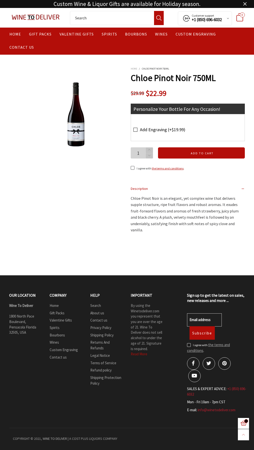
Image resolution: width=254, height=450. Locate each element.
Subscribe (202, 333)
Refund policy (101, 370)
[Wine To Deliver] (36, 17)
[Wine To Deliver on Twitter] (209, 363)
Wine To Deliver (55, 438)
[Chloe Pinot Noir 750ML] (76, 114)
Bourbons (136, 34)
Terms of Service (103, 363)
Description (139, 188)
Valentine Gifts (77, 34)
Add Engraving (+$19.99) (162, 129)
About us (97, 313)
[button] (149, 156)
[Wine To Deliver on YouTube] (194, 376)
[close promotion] (245, 4)
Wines (161, 34)
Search (95, 305)
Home (15, 34)
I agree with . (160, 168)
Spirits (109, 34)
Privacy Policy (100, 327)
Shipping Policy (102, 335)
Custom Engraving (196, 34)
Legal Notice (100, 355)
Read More (139, 354)
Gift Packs (40, 34)
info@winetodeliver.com (216, 410)
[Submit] (159, 18)
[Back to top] (243, 434)
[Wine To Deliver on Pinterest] (224, 363)
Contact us (21, 47)
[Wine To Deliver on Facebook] (193, 363)
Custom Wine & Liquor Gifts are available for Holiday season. (127, 4)
